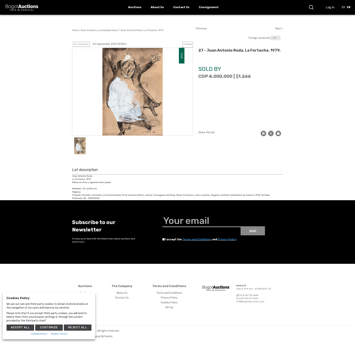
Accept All (20, 327)
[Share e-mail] (278, 133)
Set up (169, 307)
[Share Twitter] (271, 133)
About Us (121, 292)
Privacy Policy (227, 239)
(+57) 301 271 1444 (248, 298)
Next (278, 28)
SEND (252, 231)
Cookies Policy (169, 302)
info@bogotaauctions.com (250, 301)
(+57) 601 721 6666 (248, 295)
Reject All (77, 327)
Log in (330, 7)
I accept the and (200, 239)
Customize (49, 327)
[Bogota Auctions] (22, 7)
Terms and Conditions (197, 239)
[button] (311, 7)
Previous (201, 28)
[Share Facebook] (263, 133)
